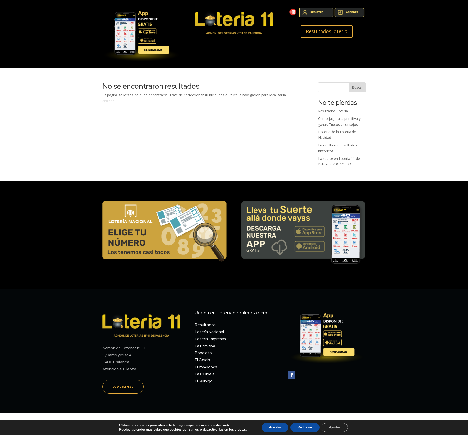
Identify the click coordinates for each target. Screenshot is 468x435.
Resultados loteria (326, 31)
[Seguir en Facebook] (291, 375)
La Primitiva (205, 345)
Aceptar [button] (275, 427)
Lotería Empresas (210, 338)
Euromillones (206, 366)
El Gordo (202, 359)
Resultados (205, 324)
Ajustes (335, 427)
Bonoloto (203, 352)
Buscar (357, 87)
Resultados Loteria (333, 111)
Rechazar (305, 427)
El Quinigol (204, 381)
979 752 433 (123, 386)
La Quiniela (204, 374)
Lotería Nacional (209, 331)
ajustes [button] (240, 429)
